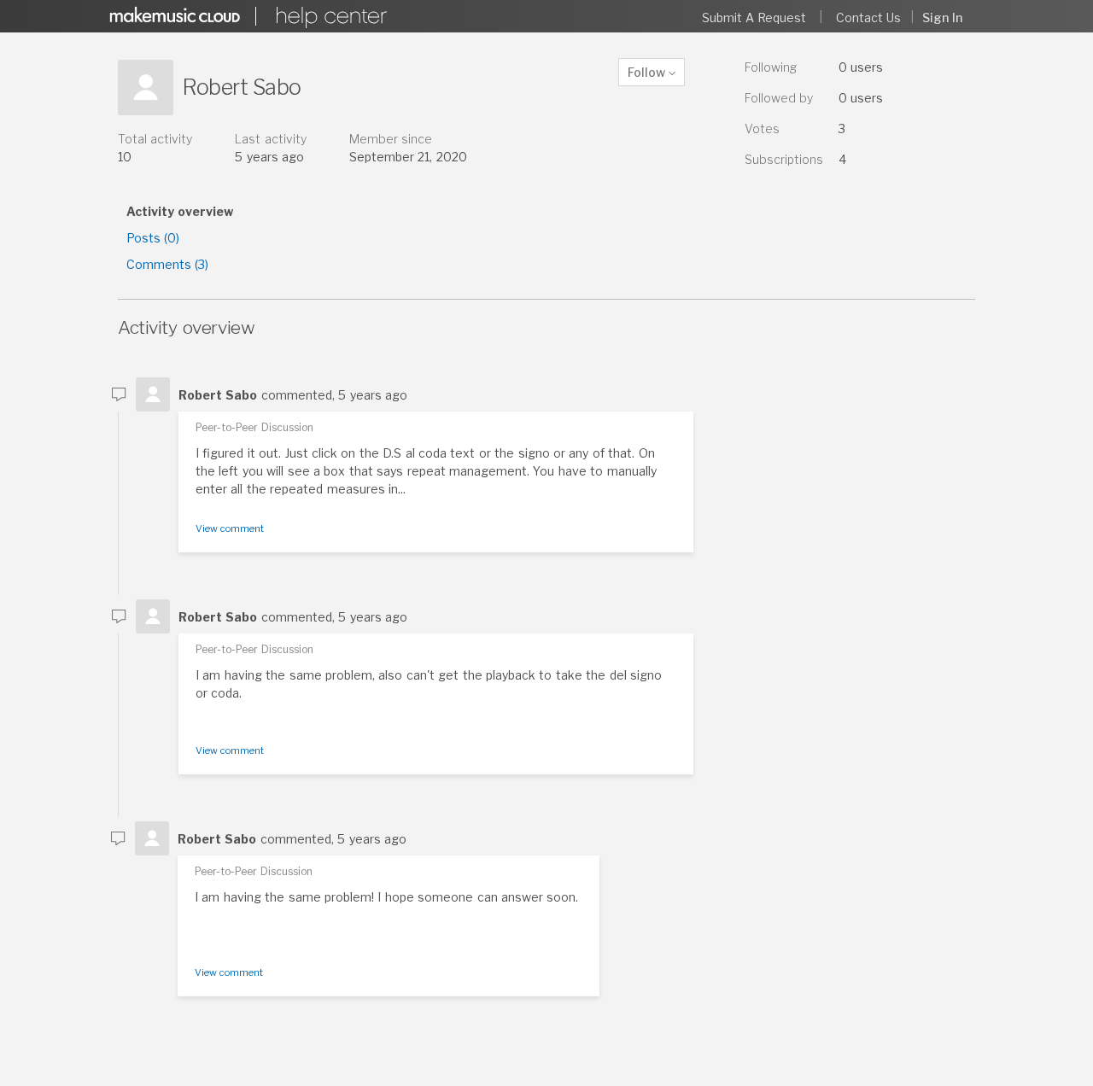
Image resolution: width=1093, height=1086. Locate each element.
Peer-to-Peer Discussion (254, 427)
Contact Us (868, 17)
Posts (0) (152, 238)
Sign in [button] (942, 17)
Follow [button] (646, 72)
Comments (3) (167, 264)
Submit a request (754, 17)
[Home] (329, 17)
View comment (230, 528)
